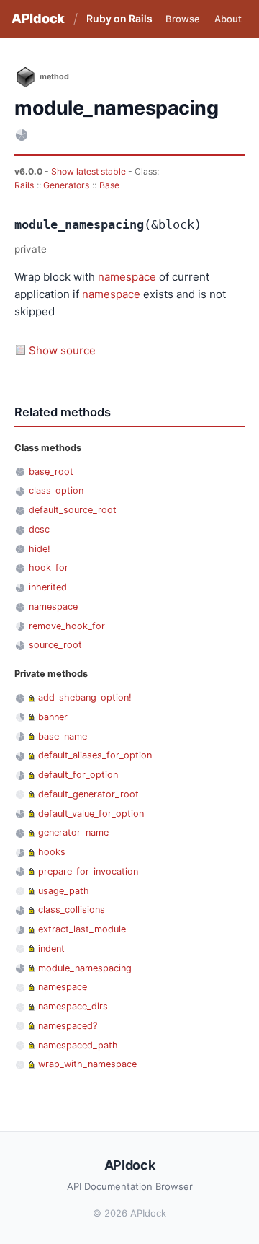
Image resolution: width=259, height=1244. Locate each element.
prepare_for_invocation (88, 871)
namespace (127, 277)
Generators (66, 185)
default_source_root (73, 509)
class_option (56, 490)
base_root (51, 471)
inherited (48, 587)
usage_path (63, 890)
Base (109, 185)
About (228, 19)
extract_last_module (82, 929)
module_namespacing (85, 968)
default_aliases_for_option (95, 755)
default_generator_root (88, 794)
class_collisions (71, 909)
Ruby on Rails (119, 18)
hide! (39, 548)
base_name (62, 736)
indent (51, 948)
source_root (55, 644)
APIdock (38, 18)
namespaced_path (78, 1045)
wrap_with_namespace (87, 1064)
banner (53, 716)
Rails (24, 185)
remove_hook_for (67, 626)
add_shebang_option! (85, 697)
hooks (51, 851)
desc (39, 529)
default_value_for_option (91, 813)
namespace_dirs (73, 1006)
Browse (182, 19)
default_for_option (78, 774)
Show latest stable (89, 171)
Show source (62, 350)
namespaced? (67, 1025)
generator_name (73, 832)
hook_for (48, 567)
